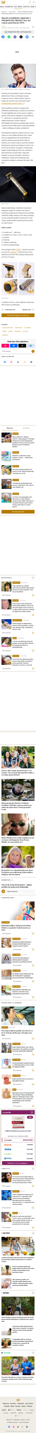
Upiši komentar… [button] (12, 891)
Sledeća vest (26, 309)
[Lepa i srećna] (6, 1413)
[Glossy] (32, 1410)
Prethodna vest (10, 309)
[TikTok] (22, 346)
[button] (33, 27)
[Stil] (2, 2)
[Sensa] (20, 1413)
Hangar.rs (18, 327)
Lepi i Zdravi (12, 11)
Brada (11, 331)
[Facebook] (14, 346)
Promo (3, 26)
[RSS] (24, 362)
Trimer (4, 331)
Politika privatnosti (12, 1422)
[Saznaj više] (33, 1233)
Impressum (9, 1419)
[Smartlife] (13, 1413)
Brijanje (18, 331)
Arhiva (28, 1419)
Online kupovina (7, 327)
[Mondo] (11, 1410)
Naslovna (4, 11)
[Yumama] (28, 1413)
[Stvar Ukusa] (18, 1416)
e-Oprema (27, 327)
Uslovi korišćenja (24, 1422)
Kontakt (22, 1419)
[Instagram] (5, 346)
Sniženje (5, 335)
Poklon (25, 331)
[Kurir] (4, 1410)
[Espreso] (19, 1410)
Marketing (16, 1419)
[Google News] (31, 346)
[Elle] (25, 1410)
